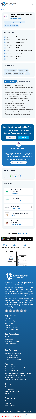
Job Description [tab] (10, 81)
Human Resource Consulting (14, 359)
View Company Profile (18, 162)
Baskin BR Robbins (15, 18)
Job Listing (8, 318)
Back (5, 10)
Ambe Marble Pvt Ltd (16, 215)
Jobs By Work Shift (11, 329)
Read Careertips (10, 343)
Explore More (23, 137)
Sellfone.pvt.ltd (14, 193)
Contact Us (8, 401)
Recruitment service (11, 357)
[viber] (25, 310)
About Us (8, 403)
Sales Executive (16, 206)
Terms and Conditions (12, 391)
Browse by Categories (12, 341)
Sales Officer (15, 198)
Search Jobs (9, 339)
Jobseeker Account (11, 346)
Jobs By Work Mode (12, 327)
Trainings (8, 337)
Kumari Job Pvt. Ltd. (10, 411)
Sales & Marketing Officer (19, 213)
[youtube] (17, 310)
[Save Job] (25, 416)
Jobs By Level (9, 325)
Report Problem (10, 405)
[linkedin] (6, 310)
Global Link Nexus (15, 208)
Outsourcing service (11, 355)
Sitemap (7, 393)
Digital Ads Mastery (11, 369)
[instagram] (14, 310)
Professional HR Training (13, 377)
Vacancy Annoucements (13, 353)
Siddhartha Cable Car (16, 200)
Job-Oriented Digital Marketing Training (18, 373)
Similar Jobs (11, 137)
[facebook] (10, 310)
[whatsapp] (21, 310)
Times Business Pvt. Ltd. (17, 224)
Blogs (7, 387)
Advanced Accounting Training (15, 375)
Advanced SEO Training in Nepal (15, 367)
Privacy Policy (9, 389)
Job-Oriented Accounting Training (16, 379)
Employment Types (11, 321)
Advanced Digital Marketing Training (17, 371)
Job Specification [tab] (24, 81)
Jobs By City (9, 323)
